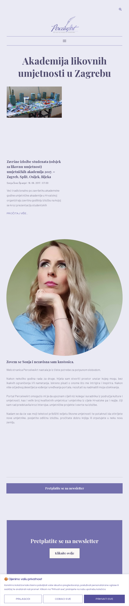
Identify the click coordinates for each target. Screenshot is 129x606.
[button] (64, 41)
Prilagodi (23, 599)
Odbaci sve (63, 599)
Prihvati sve (104, 599)
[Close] (125, 577)
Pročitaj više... (17, 213)
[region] (64, 590)
